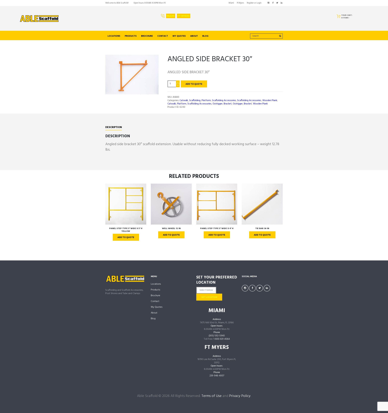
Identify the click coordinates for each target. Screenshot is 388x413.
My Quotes (179, 36)
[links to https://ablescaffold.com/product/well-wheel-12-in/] (171, 204)
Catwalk (184, 100)
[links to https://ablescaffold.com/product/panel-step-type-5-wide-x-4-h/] (216, 204)
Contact (162, 36)
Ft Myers (240, 3)
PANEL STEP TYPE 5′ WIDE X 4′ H (216, 228)
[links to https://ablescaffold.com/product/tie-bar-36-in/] (262, 204)
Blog (205, 36)
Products (131, 36)
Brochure (147, 36)
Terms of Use (211, 396)
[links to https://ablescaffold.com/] (39, 18)
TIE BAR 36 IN (262, 228)
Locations (114, 36)
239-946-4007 (216, 376)
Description (113, 128)
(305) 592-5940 (217, 336)
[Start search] (280, 35)
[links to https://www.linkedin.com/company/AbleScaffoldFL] (281, 3)
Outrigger (217, 104)
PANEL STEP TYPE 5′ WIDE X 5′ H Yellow (125, 230)
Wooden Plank (269, 100)
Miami (231, 3)
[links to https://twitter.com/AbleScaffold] (277, 3)
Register (250, 3)
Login (259, 3)
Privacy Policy (240, 396)
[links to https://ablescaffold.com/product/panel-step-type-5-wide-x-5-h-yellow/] (125, 204)
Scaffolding (194, 100)
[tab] (113, 128)
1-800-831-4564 (222, 339)
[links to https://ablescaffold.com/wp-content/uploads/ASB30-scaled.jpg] (132, 74)
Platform (206, 100)
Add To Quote (194, 84)
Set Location (209, 297)
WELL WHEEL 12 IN (171, 228)
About (194, 36)
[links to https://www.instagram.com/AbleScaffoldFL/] (268, 3)
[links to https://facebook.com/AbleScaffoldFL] (273, 3)
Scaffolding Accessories (224, 100)
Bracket (228, 104)
